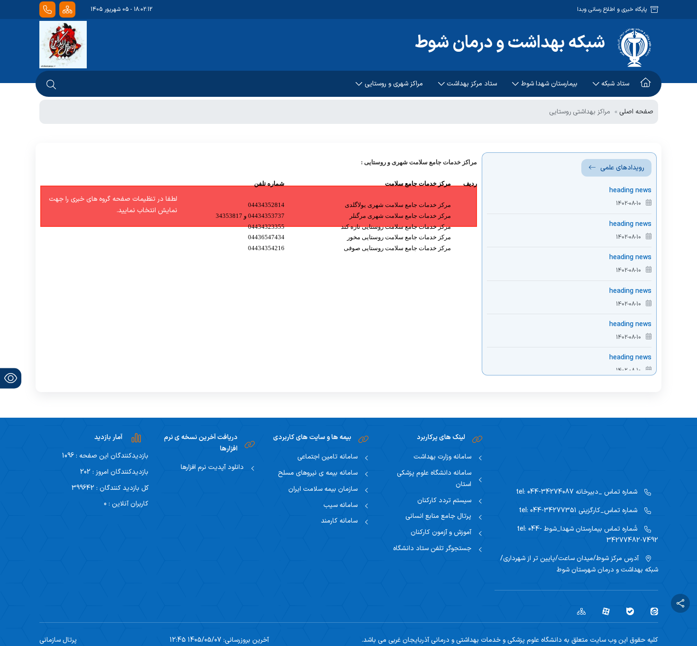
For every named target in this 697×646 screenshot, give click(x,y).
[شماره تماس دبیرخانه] (47, 9)
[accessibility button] (10, 378)
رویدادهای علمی (622, 168)
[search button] (51, 84)
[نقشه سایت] (67, 9)
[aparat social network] (602, 611)
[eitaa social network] (650, 611)
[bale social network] (626, 611)
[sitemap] (578, 611)
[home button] (645, 84)
